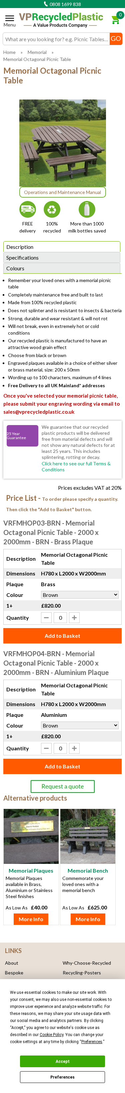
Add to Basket (62, 635)
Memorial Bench (88, 870)
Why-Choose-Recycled (87, 963)
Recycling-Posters (82, 972)
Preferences (62, 1077)
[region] (31, 838)
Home (9, 52)
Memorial (37, 52)
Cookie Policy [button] (51, 1034)
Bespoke (14, 972)
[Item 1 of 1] (62, 143)
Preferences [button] (91, 1041)
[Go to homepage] (61, 20)
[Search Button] (116, 39)
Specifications (22, 257)
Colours (15, 268)
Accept (63, 1061)
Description (19, 247)
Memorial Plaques (31, 870)
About (11, 963)
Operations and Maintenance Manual (62, 192)
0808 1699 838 (65, 4)
